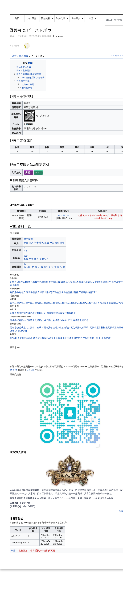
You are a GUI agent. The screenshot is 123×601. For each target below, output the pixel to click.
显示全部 (28, 238)
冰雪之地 (23, 302)
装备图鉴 (23, 550)
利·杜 (44, 313)
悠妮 (58, 313)
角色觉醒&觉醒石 (72, 292)
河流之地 (59, 302)
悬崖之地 (50, 302)
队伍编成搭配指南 (75, 282)
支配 (41, 259)
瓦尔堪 (38, 313)
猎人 (41, 242)
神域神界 (95, 302)
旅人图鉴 (32, 18)
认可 (46, 259)
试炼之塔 (61, 18)
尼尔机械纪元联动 (105, 327)
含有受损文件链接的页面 (42, 550)
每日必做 (14, 292)
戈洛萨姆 (30, 313)
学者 (36, 242)
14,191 (30, 369)
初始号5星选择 (17, 282)
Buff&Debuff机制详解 (94, 282)
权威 (26, 259)
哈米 (73, 313)
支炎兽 (56, 338)
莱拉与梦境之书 (69, 327)
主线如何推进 (44, 282)
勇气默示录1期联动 (86, 327)
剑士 (26, 242)
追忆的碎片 (79, 338)
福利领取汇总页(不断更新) (98, 338)
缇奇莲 (22, 313)
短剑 (29, 267)
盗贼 (46, 242)
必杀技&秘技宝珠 (89, 292)
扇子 (45, 267)
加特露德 (51, 313)
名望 (31, 259)
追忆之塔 (34, 320)
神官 (51, 242)
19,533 (13, 369)
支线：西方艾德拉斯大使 (49, 327)
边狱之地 (86, 302)
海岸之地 (41, 302)
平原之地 (32, 302)
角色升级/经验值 (27, 292)
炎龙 (62, 313)
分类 (13, 550)
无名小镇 (14, 327)
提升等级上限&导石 (45, 292)
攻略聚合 (76, 18)
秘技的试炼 (24, 320)
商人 (31, 242)
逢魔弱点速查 (67, 338)
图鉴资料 (46, 18)
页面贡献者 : (15, 46)
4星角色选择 (31, 282)
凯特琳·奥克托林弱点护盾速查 (25, 338)
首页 (17, 18)
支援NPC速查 (46, 338)
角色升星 (59, 292)
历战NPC (43, 320)
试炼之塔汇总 (81, 320)
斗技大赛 (14, 313)
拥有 (36, 259)
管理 (91, 18)
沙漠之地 (68, 302)
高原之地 (77, 302)
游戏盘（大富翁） (28, 327)
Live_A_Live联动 (18, 330)
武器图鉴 (23, 56)
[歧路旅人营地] (70, 471)
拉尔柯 (68, 313)
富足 (26, 256)
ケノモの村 (64, 215)
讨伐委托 (14, 320)
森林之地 (14, 302)
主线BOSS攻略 (58, 282)
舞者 (62, 242)
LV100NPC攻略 (67, 320)
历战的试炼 (53, 320)
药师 (57, 242)
